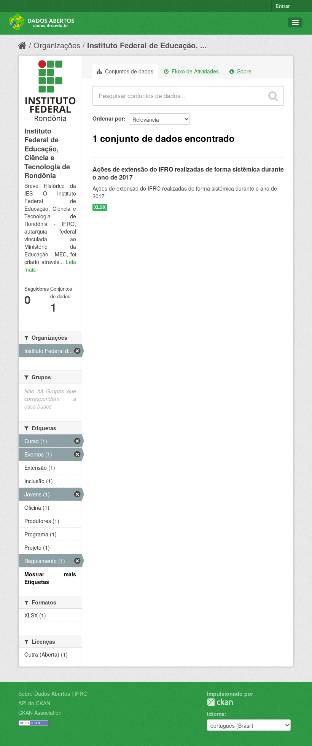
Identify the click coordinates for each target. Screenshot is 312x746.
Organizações (56, 45)
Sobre (244, 71)
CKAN (220, 702)
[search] (273, 96)
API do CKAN (34, 703)
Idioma (215, 713)
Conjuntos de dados (128, 71)
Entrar (282, 6)
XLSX (100, 207)
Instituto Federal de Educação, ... (147, 45)
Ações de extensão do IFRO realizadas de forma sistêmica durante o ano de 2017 (188, 173)
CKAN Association (40, 712)
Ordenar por (108, 118)
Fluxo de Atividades (194, 71)
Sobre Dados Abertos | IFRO (53, 693)
